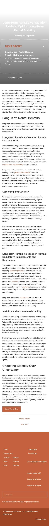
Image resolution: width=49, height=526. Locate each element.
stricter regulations (17, 271)
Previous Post (24, 419)
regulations (24, 298)
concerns (25, 287)
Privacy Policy (41, 519)
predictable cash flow (22, 172)
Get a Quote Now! (11, 409)
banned (15, 281)
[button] (44, 495)
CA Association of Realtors (37, 461)
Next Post (24, 424)
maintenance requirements (12, 164)
